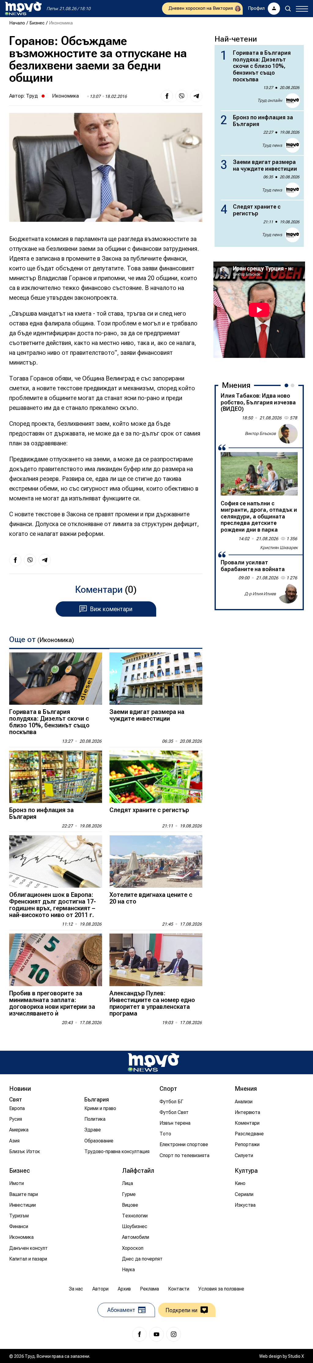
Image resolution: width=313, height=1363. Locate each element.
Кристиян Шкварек (279, 547)
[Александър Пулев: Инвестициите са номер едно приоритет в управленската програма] (155, 960)
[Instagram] (173, 1334)
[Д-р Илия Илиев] (288, 594)
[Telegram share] (196, 96)
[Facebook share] (167, 96)
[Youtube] (156, 1334)
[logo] (23, 8)
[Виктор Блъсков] (288, 434)
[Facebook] (139, 1334)
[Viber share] (181, 96)
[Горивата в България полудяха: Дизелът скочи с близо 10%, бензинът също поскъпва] (55, 678)
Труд (32, 96)
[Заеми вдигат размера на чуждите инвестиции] (155, 678)
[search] (288, 9)
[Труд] (153, 1062)
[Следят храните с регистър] (155, 777)
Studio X (296, 1356)
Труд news (272, 145)
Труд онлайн (269, 100)
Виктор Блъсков (260, 433)
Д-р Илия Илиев (260, 593)
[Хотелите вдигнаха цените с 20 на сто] (155, 861)
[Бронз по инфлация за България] (55, 777)
